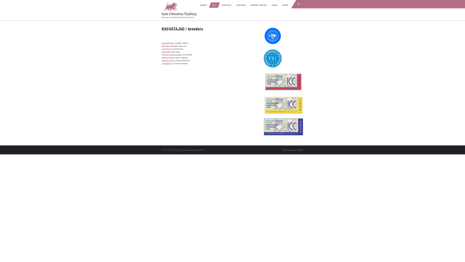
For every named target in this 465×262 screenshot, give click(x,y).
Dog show (241, 5)
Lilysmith (166, 52)
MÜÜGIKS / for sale (258, 5)
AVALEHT (204, 5)
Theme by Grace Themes (292, 150)
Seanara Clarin (168, 60)
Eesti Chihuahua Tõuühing (179, 14)
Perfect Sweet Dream (171, 54)
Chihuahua (226, 5)
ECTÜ (214, 5)
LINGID (274, 5)
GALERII (285, 5)
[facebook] (298, 4)
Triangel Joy (167, 63)
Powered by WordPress (195, 150)
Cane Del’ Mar (168, 43)
